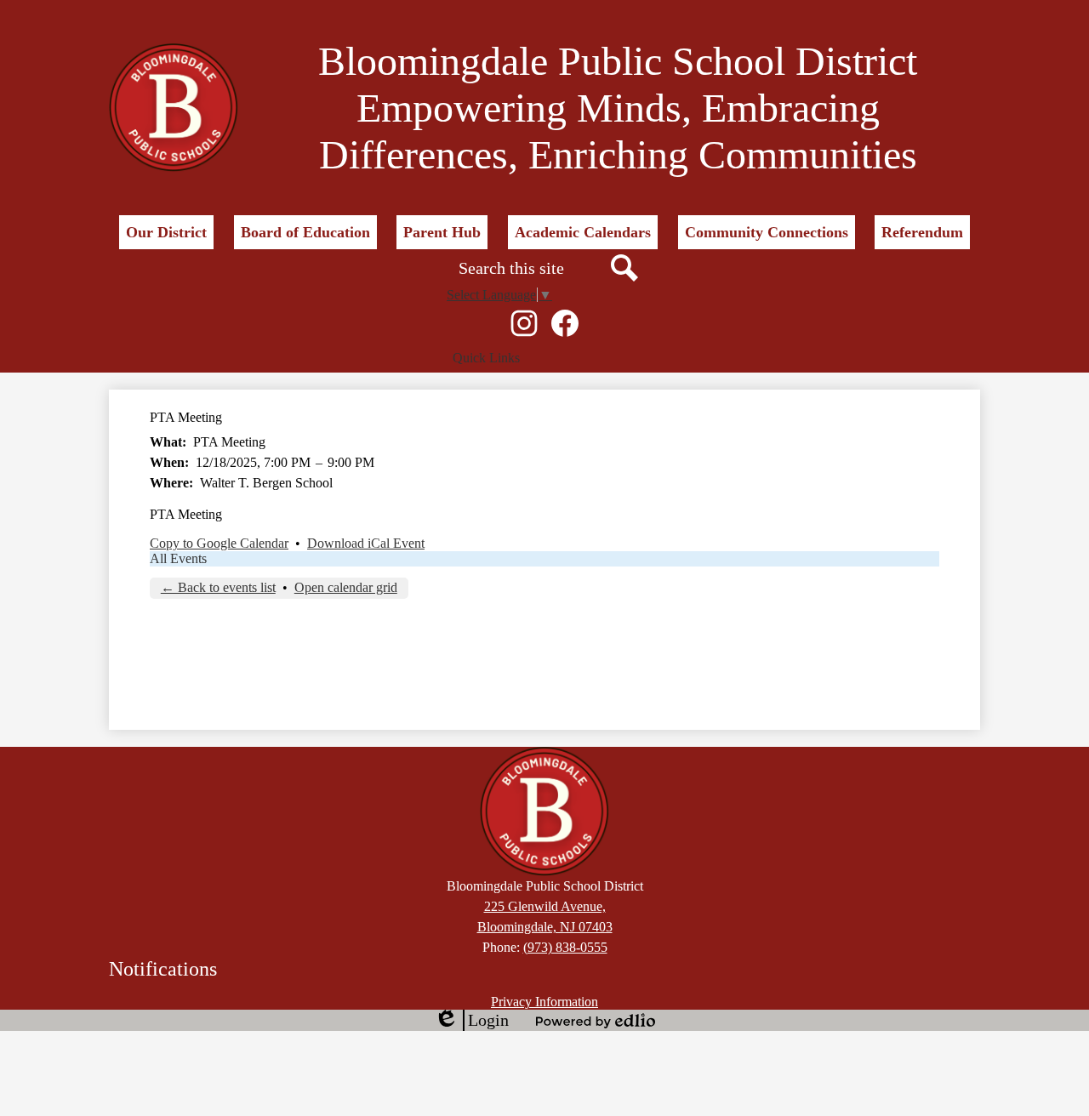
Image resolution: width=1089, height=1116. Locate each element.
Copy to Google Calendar (219, 543)
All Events (178, 558)
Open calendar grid (345, 587)
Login (471, 1021)
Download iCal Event (366, 543)
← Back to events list (218, 587)
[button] (166, 232)
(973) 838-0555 (565, 947)
